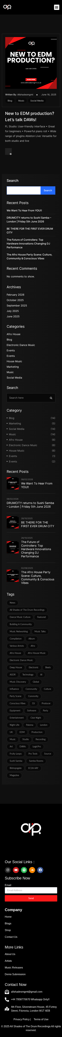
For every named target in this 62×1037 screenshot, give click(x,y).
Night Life (14, 725)
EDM (22, 732)
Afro (33, 646)
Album (31, 639)
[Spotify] (24, 870)
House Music (14, 361)
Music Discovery (18, 682)
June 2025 (13, 316)
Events (11, 350)
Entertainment (17, 718)
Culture (47, 689)
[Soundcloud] (32, 870)
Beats (48, 667)
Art (11, 747)
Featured (41, 617)
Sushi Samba (16, 761)
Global (36, 682)
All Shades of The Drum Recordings (27, 610)
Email (8, 885)
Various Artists (17, 646)
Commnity (33, 696)
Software (31, 711)
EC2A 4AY (33, 768)
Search (12, 180)
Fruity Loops (16, 754)
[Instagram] (8, 870)
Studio (25, 739)
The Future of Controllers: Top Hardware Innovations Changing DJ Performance (28, 243)
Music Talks (40, 632)
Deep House (16, 667)
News (12, 603)
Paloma (29, 725)
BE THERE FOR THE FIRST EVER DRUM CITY (37, 524)
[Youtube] (16, 870)
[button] (56, 7)
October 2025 (15, 300)
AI (41, 675)
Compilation (16, 639)
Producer (46, 703)
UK (11, 732)
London (43, 725)
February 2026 (15, 294)
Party (45, 711)
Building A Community (21, 624)
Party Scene (15, 696)
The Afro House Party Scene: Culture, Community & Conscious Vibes (37, 577)
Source (47, 754)
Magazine (14, 775)
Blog (10, 100)
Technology (27, 675)
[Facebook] (40, 870)
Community (31, 689)
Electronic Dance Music (21, 345)
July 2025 (13, 311)
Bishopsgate (15, 768)
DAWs (23, 747)
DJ (33, 703)
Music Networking (19, 632)
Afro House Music (37, 653)
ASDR (13, 675)
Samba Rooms (36, 761)
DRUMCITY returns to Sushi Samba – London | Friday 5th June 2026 (30, 504)
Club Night (36, 718)
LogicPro (37, 747)
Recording (40, 739)
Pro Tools (32, 754)
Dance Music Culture (20, 617)
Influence (14, 689)
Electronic (33, 667)
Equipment (15, 711)
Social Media (37, 100)
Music (21, 100)
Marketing (13, 366)
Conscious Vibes (17, 703)
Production (36, 732)
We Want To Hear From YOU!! (24, 210)
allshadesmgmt (25, 94)
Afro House (13, 334)
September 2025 (17, 305)
